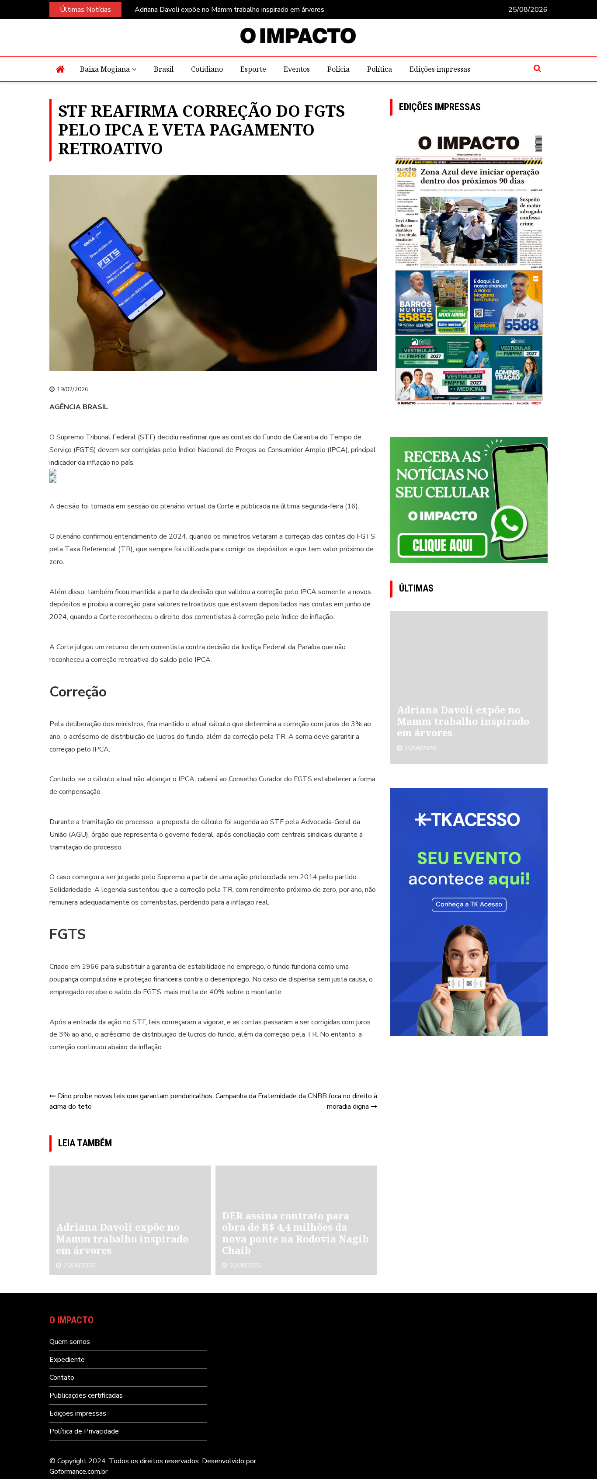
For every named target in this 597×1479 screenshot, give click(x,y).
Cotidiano (207, 69)
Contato (61, 1377)
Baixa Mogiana (105, 69)
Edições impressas (440, 69)
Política (379, 69)
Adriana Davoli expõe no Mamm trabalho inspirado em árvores (229, 9)
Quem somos (69, 1342)
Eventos (297, 69)
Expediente (67, 1359)
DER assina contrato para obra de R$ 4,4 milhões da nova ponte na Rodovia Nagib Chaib (295, 1232)
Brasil (164, 69)
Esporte (253, 69)
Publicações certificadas (86, 1395)
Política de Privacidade (84, 1431)
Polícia (338, 69)
